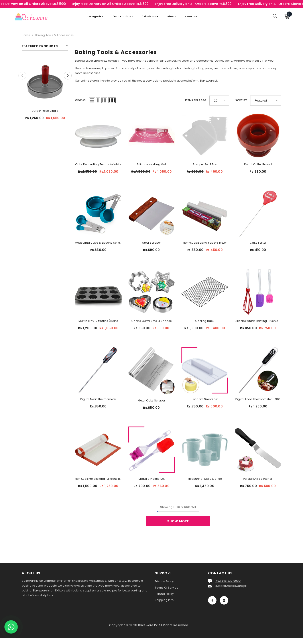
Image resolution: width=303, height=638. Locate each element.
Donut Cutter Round (258, 164)
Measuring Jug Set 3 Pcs (205, 479)
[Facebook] (212, 600)
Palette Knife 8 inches (258, 479)
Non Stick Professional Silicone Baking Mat (98, 479)
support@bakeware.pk (231, 586)
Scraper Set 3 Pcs (205, 164)
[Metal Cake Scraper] (151, 371)
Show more (178, 521)
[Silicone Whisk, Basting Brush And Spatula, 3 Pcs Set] (258, 292)
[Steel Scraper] (151, 213)
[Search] (275, 16)
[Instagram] (224, 600)
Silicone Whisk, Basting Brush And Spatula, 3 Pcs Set (258, 321)
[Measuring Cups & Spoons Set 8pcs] (98, 213)
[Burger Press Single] (45, 82)
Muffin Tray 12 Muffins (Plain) (98, 321)
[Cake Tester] (258, 213)
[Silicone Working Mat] (151, 135)
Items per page (195, 100)
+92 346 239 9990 (228, 581)
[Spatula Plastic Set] (151, 450)
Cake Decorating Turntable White (98, 164)
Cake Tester (258, 243)
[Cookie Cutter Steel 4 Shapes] (151, 292)
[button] (68, 75)
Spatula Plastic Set (151, 479)
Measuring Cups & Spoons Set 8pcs (98, 243)
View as (80, 100)
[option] (45, 91)
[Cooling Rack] (204, 292)
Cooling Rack (204, 321)
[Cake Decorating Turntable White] (98, 135)
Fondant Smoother (205, 399)
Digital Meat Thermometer (98, 399)
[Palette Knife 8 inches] (258, 450)
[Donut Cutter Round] (258, 135)
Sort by (241, 100)
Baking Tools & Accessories (54, 35)
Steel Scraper (151, 243)
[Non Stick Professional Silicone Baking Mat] (98, 450)
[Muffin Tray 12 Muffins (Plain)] (98, 292)
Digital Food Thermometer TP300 (258, 399)
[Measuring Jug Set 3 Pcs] (204, 450)
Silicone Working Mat (151, 164)
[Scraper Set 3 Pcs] (204, 135)
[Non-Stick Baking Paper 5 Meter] (204, 213)
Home (26, 35)
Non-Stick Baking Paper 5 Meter (204, 243)
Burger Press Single (45, 111)
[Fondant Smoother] (204, 370)
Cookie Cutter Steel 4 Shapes (151, 321)
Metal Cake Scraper (151, 400)
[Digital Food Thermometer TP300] (258, 370)
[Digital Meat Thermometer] (98, 370)
